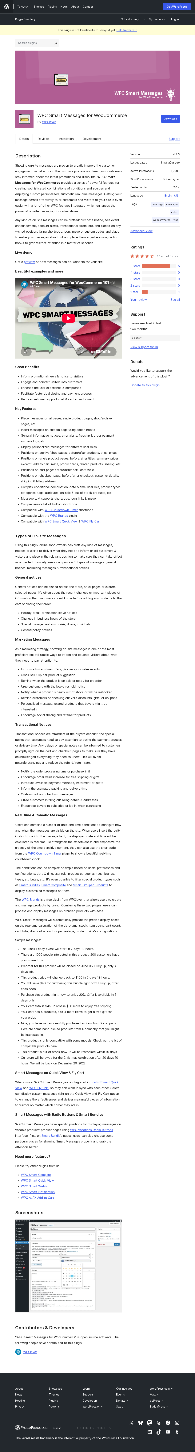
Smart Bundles (29, 885)
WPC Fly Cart (91, 521)
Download (170, 118)
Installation (66, 139)
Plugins (53, 1400)
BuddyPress (159, 1406)
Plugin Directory (25, 19)
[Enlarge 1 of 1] (117, 1224)
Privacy (20, 1406)
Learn (86, 1388)
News (18, 1394)
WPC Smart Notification (38, 1192)
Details (24, 139)
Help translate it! (127, 30)
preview (29, 262)
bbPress (157, 1400)
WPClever (49, 122)
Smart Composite (54, 885)
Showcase (55, 1388)
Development (92, 139)
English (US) (172, 195)
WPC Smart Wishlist (35, 1186)
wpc (175, 219)
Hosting (20, 1400)
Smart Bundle (51, 1136)
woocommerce (161, 219)
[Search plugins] (55, 43)
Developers (90, 1400)
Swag (121, 1406)
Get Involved (124, 1388)
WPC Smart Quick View (61, 521)
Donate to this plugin (145, 385)
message (158, 204)
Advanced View (141, 231)
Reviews (44, 139)
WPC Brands (59, 516)
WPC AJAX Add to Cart (37, 1198)
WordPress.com (161, 1388)
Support (174, 139)
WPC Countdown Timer (61, 510)
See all (175, 300)
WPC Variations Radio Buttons (91, 1130)
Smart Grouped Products (90, 885)
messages (172, 204)
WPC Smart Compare (36, 1175)
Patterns (54, 1406)
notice (174, 212)
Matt (154, 1394)
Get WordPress (177, 6)
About (19, 1388)
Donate (122, 1400)
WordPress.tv (93, 1406)
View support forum (144, 347)
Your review (138, 300)
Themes (54, 1394)
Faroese (56, 1427)
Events (120, 1394)
